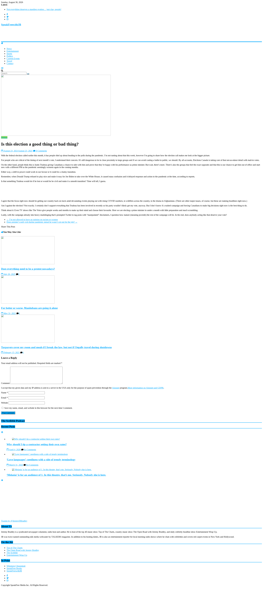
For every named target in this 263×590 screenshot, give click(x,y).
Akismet (115, 388)
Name (4, 392)
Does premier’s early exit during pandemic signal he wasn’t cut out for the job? (42, 222)
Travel (9, 61)
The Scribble (12, 553)
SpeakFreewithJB (11, 24)
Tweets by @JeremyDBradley (14, 521)
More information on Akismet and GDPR (146, 388)
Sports (9, 53)
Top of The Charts (14, 548)
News (9, 49)
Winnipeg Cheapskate (16, 566)
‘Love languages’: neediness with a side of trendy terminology (41, 459)
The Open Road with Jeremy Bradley (23, 550)
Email (4, 398)
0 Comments (41, 151)
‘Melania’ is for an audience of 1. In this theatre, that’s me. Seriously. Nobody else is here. (56, 474)
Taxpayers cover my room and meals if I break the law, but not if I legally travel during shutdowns (56, 347)
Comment (5, 383)
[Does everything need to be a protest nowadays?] (28, 263)
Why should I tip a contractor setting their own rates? (29, 10)
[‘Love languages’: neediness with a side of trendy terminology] (40, 454)
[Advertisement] (51, 35)
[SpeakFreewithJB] (2, 43)
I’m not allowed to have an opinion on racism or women (32, 219)
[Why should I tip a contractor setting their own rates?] (36, 439)
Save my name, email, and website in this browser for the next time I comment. (38, 408)
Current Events (13, 58)
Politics (10, 56)
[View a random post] (2, 68)
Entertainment (13, 51)
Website (4, 403)
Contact (10, 63)
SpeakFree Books (14, 568)
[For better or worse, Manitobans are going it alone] (28, 303)
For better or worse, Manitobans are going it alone (29, 308)
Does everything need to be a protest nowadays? (28, 268)
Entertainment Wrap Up (17, 555)
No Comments (29, 449)
